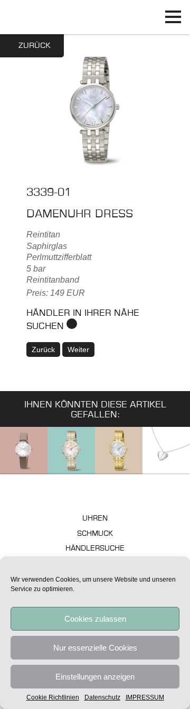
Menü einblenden (173, 17)
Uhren (95, 518)
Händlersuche (95, 548)
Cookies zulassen (95, 618)
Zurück (34, 45)
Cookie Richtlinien (52, 697)
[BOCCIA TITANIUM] (95, 17)
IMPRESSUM (145, 697)
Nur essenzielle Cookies (95, 647)
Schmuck (95, 534)
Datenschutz (102, 697)
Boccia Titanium (95, 492)
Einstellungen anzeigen (95, 676)
